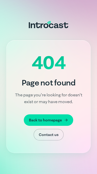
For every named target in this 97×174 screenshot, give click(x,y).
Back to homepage (45, 120)
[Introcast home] (48, 24)
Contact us (48, 134)
